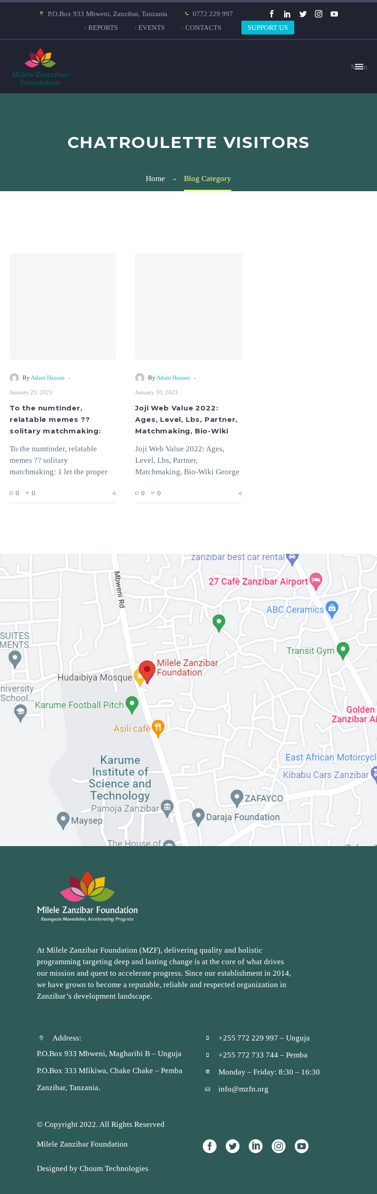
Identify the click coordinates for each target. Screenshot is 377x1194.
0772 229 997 (213, 13)
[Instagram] (319, 13)
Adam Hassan (47, 377)
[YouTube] (334, 13)
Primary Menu (359, 66)
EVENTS (151, 27)
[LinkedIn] (287, 13)
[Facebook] (272, 13)
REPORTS (103, 27)
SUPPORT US (268, 27)
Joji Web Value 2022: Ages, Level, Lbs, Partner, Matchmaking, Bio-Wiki (186, 419)
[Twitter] (303, 13)
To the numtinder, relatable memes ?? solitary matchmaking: (55, 419)
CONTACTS (203, 27)
